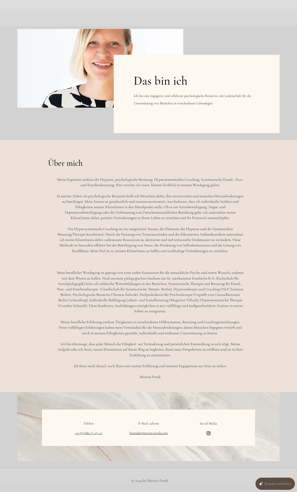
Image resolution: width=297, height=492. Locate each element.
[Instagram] (208, 433)
